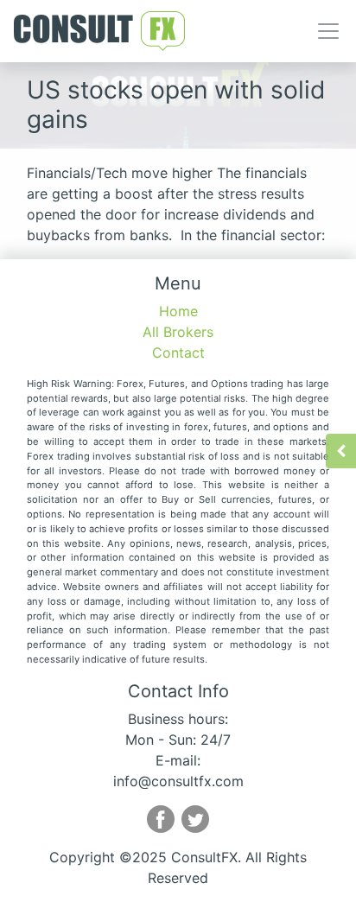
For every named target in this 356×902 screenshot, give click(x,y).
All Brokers (178, 331)
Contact (178, 352)
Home (178, 311)
